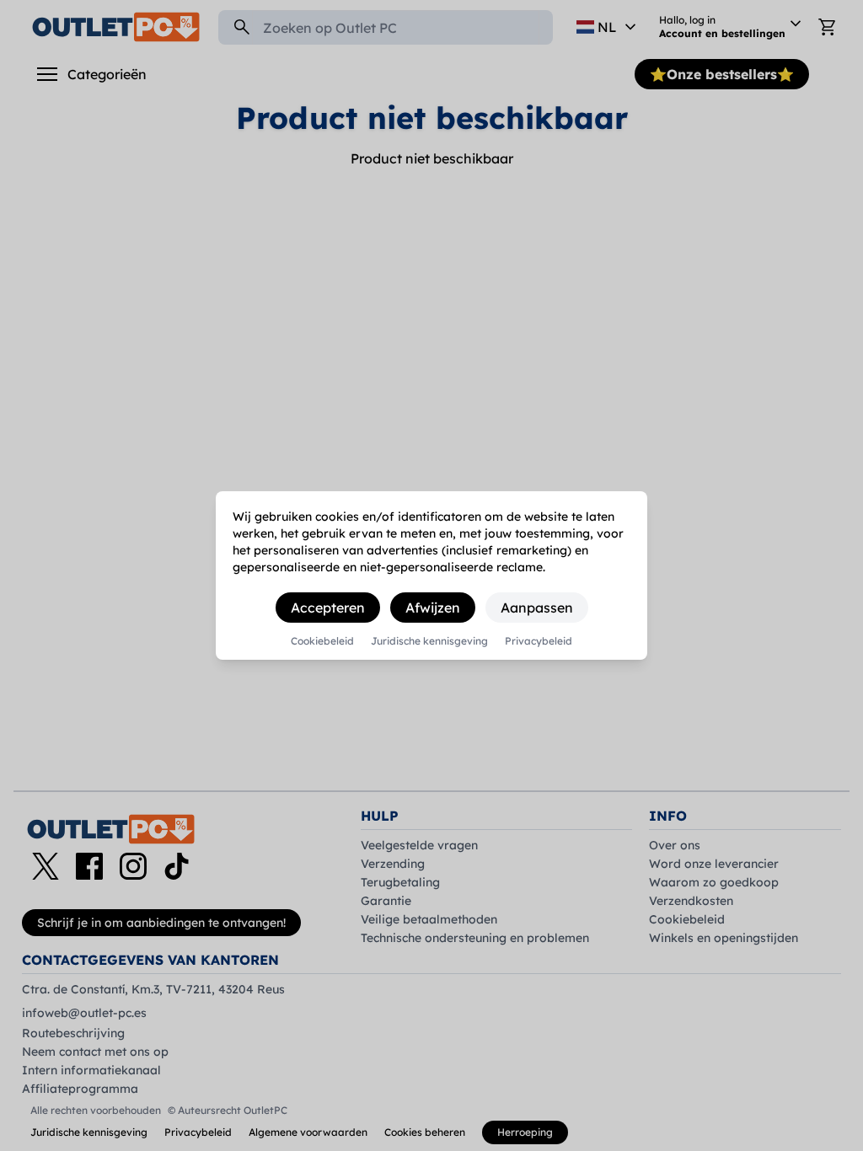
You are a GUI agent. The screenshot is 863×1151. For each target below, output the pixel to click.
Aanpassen (537, 607)
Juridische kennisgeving (429, 641)
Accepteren (328, 607)
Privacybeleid (538, 641)
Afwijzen (432, 607)
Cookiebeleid (322, 641)
